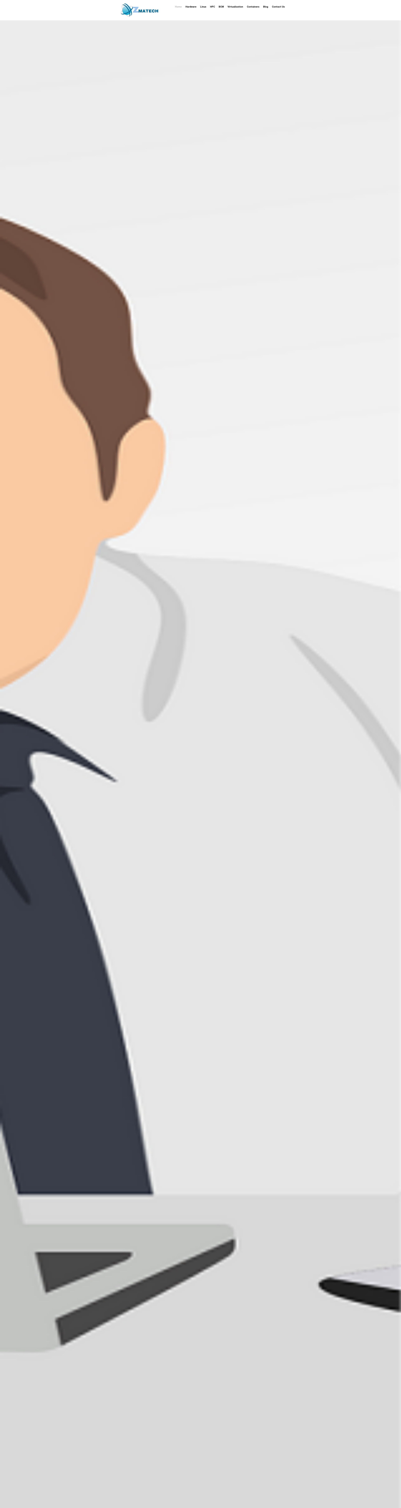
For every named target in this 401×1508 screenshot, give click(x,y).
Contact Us (278, 6)
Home (178, 6)
